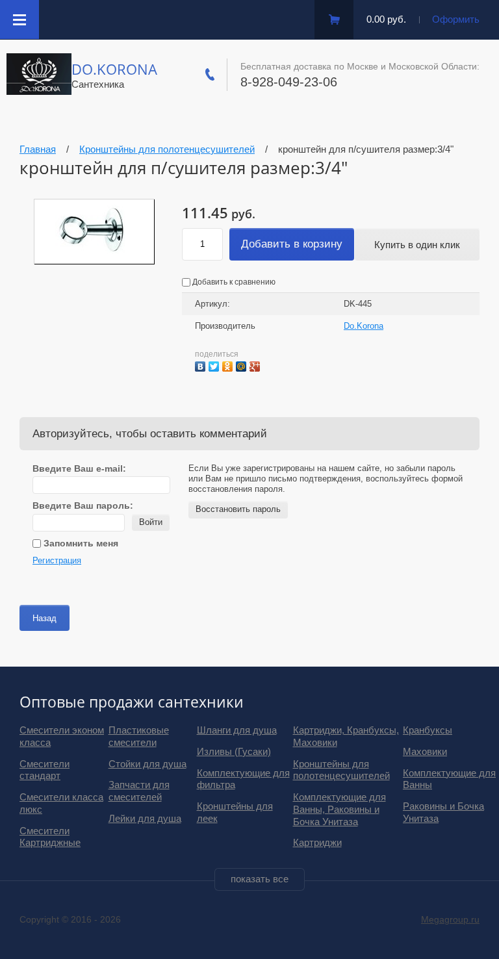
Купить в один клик (417, 244)
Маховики (425, 751)
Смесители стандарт (44, 770)
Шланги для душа (237, 729)
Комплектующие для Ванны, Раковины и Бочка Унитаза (339, 809)
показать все (259, 878)
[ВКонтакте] (202, 365)
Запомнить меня (79, 543)
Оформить (456, 19)
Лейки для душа (145, 818)
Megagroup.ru (450, 919)
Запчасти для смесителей (139, 790)
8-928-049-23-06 (288, 82)
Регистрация (56, 560)
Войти (150, 522)
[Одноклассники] (229, 365)
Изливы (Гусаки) (234, 751)
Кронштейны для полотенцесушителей (341, 770)
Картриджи (317, 842)
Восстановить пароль (238, 509)
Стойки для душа (147, 763)
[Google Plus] (256, 365)
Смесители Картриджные (50, 837)
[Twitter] (215, 365)
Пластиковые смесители (139, 736)
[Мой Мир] (243, 365)
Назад (44, 618)
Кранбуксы (427, 729)
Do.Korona (114, 69)
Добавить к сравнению (232, 282)
